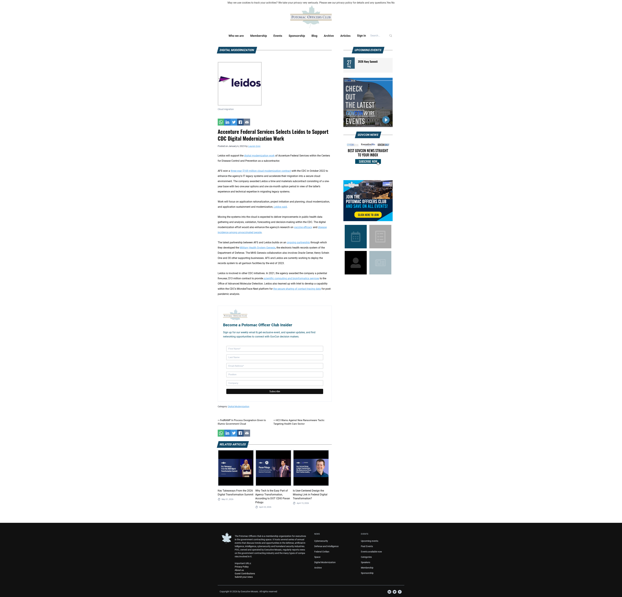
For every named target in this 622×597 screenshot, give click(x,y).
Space (317, 557)
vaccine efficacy (303, 227)
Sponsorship (297, 35)
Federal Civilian (321, 551)
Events (277, 35)
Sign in (361, 35)
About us (239, 570)
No (393, 2)
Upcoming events (369, 541)
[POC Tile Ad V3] (368, 200)
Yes (389, 2)
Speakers (365, 562)
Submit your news (244, 577)
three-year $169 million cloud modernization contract (261, 170)
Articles (345, 35)
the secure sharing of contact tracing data (297, 288)
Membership (258, 35)
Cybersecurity (321, 541)
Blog (314, 35)
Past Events (367, 546)
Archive (329, 35)
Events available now (371, 551)
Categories (366, 557)
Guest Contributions (245, 573)
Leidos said (280, 206)
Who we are (236, 35)
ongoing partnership (298, 242)
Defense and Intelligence (326, 546)
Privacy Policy (242, 566)
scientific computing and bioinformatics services (291, 278)
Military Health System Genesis (257, 247)
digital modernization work (259, 155)
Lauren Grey (254, 146)
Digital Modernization (238, 406)
